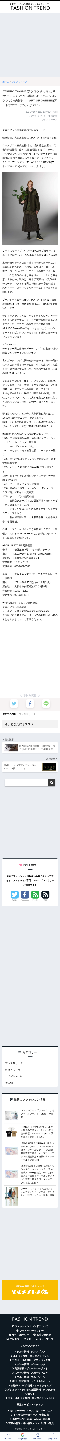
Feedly (35, 900)
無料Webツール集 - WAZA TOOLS (31, 1419)
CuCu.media (15, 1076)
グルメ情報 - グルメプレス (31, 1351)
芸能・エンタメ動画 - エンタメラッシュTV (31, 1398)
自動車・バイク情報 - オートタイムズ (31, 1385)
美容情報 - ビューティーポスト (31, 1368)
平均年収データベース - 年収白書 (31, 1414)
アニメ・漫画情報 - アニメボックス (31, 1360)
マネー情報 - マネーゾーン (31, 1377)
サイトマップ (46, 1339)
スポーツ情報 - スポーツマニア (31, 1373)
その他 (9, 1082)
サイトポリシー (20, 1334)
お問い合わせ (44, 1334)
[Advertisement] (30, 45)
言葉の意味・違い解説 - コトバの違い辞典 (31, 1423)
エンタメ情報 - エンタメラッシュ (31, 1356)
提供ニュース (12, 1070)
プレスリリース (27, 714)
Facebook (25, 900)
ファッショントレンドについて (31, 1326)
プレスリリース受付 (20, 1339)
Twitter (14, 900)
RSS (45, 900)
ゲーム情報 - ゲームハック (31, 1364)
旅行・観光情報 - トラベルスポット (31, 1381)
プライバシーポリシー (32, 1330)
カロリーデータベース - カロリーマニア (31, 1410)
